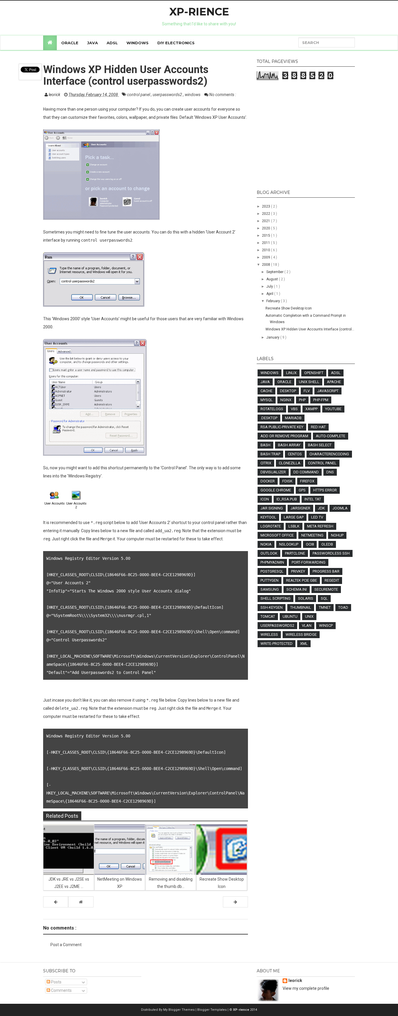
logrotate (270, 526)
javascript (328, 391)
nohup (337, 535)
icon (264, 499)
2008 (266, 265)
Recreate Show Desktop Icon (288, 308)
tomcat (267, 616)
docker (267, 481)
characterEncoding (329, 454)
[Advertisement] (306, 135)
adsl (336, 373)
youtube (333, 409)
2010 (266, 250)
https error (325, 490)
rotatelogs (271, 409)
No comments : (222, 94)
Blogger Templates (212, 1010)
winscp (326, 625)
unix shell (309, 382)
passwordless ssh (331, 553)
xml (304, 643)
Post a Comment (66, 944)
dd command (306, 472)
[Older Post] (235, 901)
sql (324, 598)
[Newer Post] (55, 901)
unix (309, 616)
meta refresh (320, 526)
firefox (307, 481)
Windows (137, 42)
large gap (294, 517)
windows (193, 94)
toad (343, 607)
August (272, 279)
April (270, 294)
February (273, 301)
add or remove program (284, 436)
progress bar (326, 571)
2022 (266, 214)
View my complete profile (306, 988)
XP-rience (199, 11)
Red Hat (318, 427)
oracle (284, 382)
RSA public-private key (281, 427)
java (265, 382)
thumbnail (300, 607)
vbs (294, 409)
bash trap (270, 454)
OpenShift (313, 373)
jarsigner (300, 508)
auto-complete (330, 436)
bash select (320, 445)
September (275, 272)
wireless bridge (301, 634)
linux (291, 373)
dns (330, 472)
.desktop (268, 418)
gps (302, 490)
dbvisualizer (273, 472)
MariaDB (293, 418)
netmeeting (312, 535)
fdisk (287, 481)
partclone (295, 553)
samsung (269, 589)
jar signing (271, 508)
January (273, 337)
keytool (268, 517)
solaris (305, 598)
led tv (317, 517)
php (302, 400)
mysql (266, 400)
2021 (266, 221)
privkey (298, 571)
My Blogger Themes (179, 1010)
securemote (326, 589)
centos (295, 454)
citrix (265, 463)
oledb (327, 544)
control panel (139, 94)
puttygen (269, 580)
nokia (266, 544)
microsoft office (277, 535)
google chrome (275, 490)
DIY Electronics (176, 42)
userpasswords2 (168, 94)
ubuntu (290, 616)
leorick (295, 980)
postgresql (271, 571)
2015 (266, 235)
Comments (61, 990)
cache (266, 391)
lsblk (294, 526)
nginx (285, 400)
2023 (266, 206)
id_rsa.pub (287, 499)
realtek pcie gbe (301, 580)
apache (334, 382)
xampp (311, 409)
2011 (266, 243)
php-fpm (320, 400)
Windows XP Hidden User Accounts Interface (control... (309, 329)
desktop (288, 391)
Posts (55, 982)
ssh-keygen (271, 607)
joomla (340, 508)
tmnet (325, 607)
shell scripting (275, 598)
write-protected (276, 643)
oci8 (310, 544)
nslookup (288, 544)
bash (265, 445)
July (270, 286)
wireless (269, 634)
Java (92, 42)
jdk (321, 508)
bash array (289, 445)
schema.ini (296, 589)
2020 (266, 228)
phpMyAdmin (272, 562)
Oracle (69, 42)
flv (307, 391)
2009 (266, 257)
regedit (332, 580)
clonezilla (289, 463)
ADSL (112, 42)
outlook (268, 553)
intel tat (312, 499)
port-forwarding (308, 562)
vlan (306, 625)
